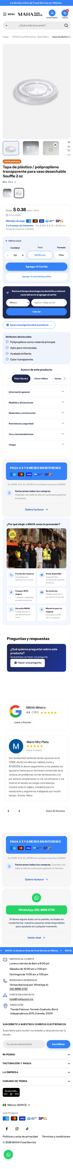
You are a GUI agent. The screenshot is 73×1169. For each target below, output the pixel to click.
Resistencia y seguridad (21, 423)
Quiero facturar (34, 509)
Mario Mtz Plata (38, 742)
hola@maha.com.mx (21, 999)
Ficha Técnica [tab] (21, 378)
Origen (12, 444)
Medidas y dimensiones (21, 402)
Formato (61, 247)
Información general (19, 392)
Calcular (36, 311)
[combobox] (37, 25)
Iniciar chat (34, 937)
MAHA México (36, 707)
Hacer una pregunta (29, 662)
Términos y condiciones (56, 1136)
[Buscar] (66, 25)
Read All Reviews (55, 811)
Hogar (6, 37)
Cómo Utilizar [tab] (41, 378)
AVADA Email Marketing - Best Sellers (30, 37)
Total (40, 247)
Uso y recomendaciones (21, 434)
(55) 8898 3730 (19, 988)
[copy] (15, 182)
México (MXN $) (17, 1105)
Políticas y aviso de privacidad (20, 1136)
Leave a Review (22, 722)
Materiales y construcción (22, 413)
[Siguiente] (64, 378)
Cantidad (15, 248)
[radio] (7, 193)
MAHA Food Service (24, 1142)
